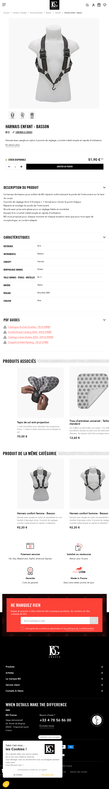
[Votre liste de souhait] (104, 5)
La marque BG (13, 678)
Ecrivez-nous (47, 726)
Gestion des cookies (78, 772)
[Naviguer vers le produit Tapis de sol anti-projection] (40, 392)
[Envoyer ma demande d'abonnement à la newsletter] (94, 620)
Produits (10, 666)
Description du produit (21, 187)
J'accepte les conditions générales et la (59, 628)
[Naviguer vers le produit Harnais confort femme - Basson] (40, 483)
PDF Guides (12, 320)
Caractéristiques (17, 237)
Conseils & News (14, 690)
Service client (13, 684)
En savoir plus (13, 144)
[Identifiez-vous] (93, 5)
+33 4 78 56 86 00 (55, 720)
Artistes (10, 672)
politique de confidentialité (80, 628)
